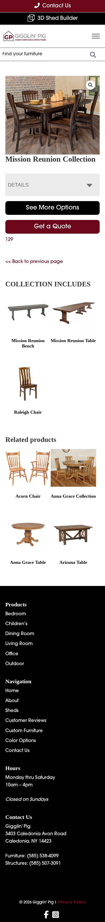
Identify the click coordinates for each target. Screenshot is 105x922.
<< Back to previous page (34, 262)
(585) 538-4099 (43, 856)
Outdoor (14, 664)
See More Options (52, 208)
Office (11, 654)
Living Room (19, 644)
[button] (90, 85)
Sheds (12, 711)
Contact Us (17, 751)
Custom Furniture (24, 731)
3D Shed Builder (57, 18)
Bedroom (15, 614)
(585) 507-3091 (45, 863)
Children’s (16, 624)
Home (12, 691)
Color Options (20, 741)
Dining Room (19, 634)
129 (9, 240)
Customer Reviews (25, 721)
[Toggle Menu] (96, 36)
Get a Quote (52, 227)
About (12, 701)
